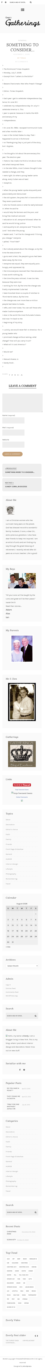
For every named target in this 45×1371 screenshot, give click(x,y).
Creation (9, 1271)
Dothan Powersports (22, 797)
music (9, 1295)
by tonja (22, 58)
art (13, 1259)
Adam (9, 609)
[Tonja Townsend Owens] (21, 793)
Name (8, 415)
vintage (26, 1303)
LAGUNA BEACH (29, 1287)
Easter (9, 1275)
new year (16, 1295)
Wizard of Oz (11, 1307)
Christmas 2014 (24, 1267)
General (22, 40)
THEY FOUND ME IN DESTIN (13, 1097)
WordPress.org (12, 996)
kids (21, 1287)
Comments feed (12, 992)
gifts (30, 1279)
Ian (7, 617)
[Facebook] (3, 2)
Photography (11, 874)
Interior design (12, 864)
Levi (8, 1291)
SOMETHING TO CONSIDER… (22, 47)
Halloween (10, 1283)
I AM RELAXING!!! (28, 1341)
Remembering (11, 879)
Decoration (10, 824)
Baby (18, 1259)
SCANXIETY (11, 1240)
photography (32, 1295)
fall (15, 1275)
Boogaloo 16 (33, 1259)
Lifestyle (9, 869)
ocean (24, 1295)
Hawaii (18, 1283)
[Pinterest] (6, 2)
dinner (30, 1271)
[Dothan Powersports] (22, 801)
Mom (27, 1291)
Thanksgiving (11, 1303)
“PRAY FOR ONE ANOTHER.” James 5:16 (13, 1106)
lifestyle (15, 1291)
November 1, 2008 (22, 54)
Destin (24, 1271)
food (24, 1279)
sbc (18, 1299)
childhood (15, 1263)
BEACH (25, 1259)
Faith (8, 834)
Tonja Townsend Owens (22, 789)
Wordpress (27, 1366)
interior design (12, 1287)
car (8, 1263)
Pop (8, 1299)
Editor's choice (12, 829)
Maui (21, 1291)
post (13, 1299)
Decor (8, 820)
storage (24, 1299)
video (19, 1303)
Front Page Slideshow (14, 849)
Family (8, 839)
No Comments (21, 62)
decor (17, 1271)
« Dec (8, 947)
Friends (9, 844)
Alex (8, 613)
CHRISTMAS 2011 (11, 1267)
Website (5, 440)
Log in (8, 985)
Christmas (24, 1263)
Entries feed (11, 988)
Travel (8, 884)
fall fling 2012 (23, 1275)
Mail (8, 427)
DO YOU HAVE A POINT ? (13, 1089)
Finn (18, 1279)
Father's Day (11, 1279)
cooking (34, 1267)
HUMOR (9, 859)
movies (34, 1291)
